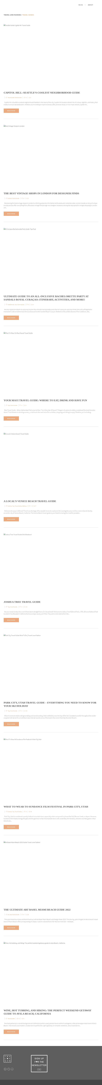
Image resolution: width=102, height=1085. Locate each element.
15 (26, 607)
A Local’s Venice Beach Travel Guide (30, 501)
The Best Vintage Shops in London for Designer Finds (41, 193)
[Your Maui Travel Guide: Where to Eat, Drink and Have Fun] (51, 363)
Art (8, 914)
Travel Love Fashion (12, 15)
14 (26, 711)
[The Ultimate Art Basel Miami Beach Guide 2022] (51, 872)
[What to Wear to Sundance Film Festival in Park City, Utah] (51, 769)
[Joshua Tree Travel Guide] (51, 564)
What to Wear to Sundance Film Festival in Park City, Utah (46, 806)
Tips (16, 304)
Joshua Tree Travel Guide (22, 602)
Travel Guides (18, 97)
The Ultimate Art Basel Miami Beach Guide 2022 (37, 909)
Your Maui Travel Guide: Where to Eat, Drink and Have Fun (45, 400)
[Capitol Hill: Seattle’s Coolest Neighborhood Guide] (51, 55)
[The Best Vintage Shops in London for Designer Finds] (51, 156)
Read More (11, 110)
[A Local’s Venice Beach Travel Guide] (51, 464)
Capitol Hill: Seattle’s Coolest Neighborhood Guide (42, 92)
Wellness (24, 506)
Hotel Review (11, 304)
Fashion (10, 198)
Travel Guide (11, 97)
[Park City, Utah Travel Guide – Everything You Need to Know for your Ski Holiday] (51, 665)
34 (31, 811)
